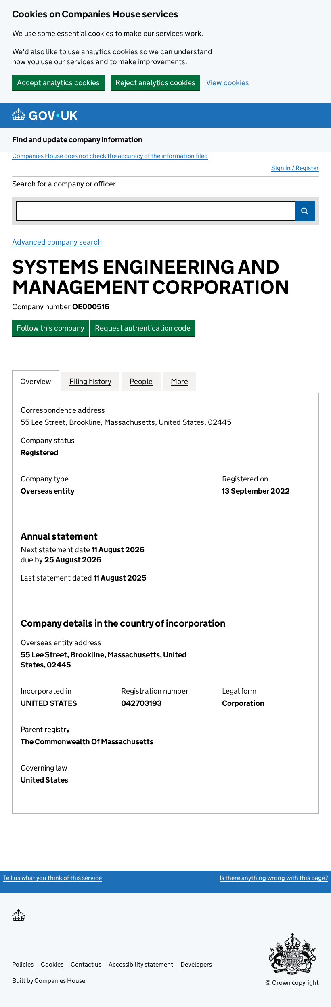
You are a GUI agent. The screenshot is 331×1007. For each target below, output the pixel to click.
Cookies (52, 964)
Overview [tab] (35, 381)
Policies (23, 964)
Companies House (59, 980)
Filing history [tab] (90, 381)
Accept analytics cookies (58, 82)
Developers (196, 964)
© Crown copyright (292, 982)
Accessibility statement (141, 964)
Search (305, 211)
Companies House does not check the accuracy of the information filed (110, 156)
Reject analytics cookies (155, 82)
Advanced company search (57, 242)
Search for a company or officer (64, 183)
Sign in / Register (295, 168)
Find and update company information (77, 139)
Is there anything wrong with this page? (274, 878)
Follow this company (50, 328)
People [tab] (141, 381)
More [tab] (179, 381)
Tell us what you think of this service (52, 878)
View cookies (227, 83)
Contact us (86, 964)
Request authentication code (143, 328)
